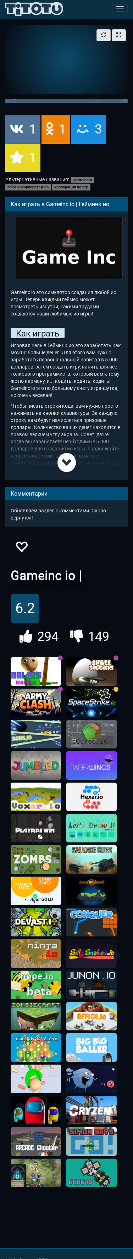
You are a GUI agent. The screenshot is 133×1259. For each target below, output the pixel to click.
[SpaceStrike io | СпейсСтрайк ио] (91, 703)
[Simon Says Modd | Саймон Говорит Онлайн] (91, 1141)
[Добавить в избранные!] (21, 549)
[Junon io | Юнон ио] (91, 985)
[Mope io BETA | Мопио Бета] (36, 985)
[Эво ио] (91, 1079)
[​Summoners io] (36, 1173)
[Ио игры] (34, 9)
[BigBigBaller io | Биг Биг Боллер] (91, 1047)
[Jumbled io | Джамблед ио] (36, 765)
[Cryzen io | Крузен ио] (91, 1110)
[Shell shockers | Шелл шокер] (91, 671)
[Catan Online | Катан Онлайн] (36, 1047)
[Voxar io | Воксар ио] (36, 797)
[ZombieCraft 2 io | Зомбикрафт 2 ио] (36, 1016)
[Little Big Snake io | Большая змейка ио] (91, 891)
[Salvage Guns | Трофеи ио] (91, 859)
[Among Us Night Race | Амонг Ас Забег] (36, 1110)
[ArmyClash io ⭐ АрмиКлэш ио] (36, 703)
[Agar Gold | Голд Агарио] (36, 891)
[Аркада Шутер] (36, 1141)
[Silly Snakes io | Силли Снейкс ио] (91, 953)
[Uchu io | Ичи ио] (91, 1173)
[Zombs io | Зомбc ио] (36, 859)
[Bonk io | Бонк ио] (36, 734)
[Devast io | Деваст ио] (36, 922)
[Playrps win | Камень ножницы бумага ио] (36, 828)
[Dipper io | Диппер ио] (36, 1079)
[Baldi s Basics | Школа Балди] (36, 671)
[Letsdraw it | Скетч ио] (91, 828)
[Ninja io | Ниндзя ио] (36, 953)
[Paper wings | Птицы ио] (91, 765)
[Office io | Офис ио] (91, 1016)
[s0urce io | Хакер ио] (91, 734)
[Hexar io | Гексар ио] (91, 797)
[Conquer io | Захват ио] (91, 922)
